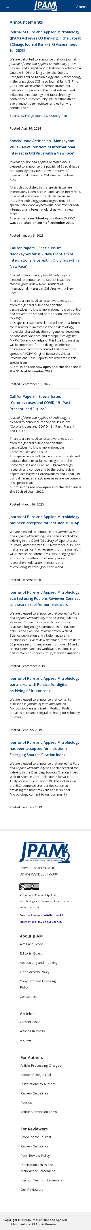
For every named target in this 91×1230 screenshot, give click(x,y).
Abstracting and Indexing (39, 962)
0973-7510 (46, 868)
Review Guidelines (34, 1093)
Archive (25, 1040)
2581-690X (49, 874)
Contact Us (28, 996)
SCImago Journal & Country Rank (44, 115)
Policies (26, 1102)
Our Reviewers (32, 1189)
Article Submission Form (39, 1111)
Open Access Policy (34, 972)
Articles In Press (32, 1031)
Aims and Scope (32, 944)
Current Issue (30, 1021)
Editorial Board (31, 953)
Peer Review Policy (35, 1155)
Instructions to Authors (38, 1084)
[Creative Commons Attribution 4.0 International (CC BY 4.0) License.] (29, 889)
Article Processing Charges (41, 1065)
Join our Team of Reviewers (42, 1180)
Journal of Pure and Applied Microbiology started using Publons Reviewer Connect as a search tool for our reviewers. (45, 598)
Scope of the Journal (36, 1074)
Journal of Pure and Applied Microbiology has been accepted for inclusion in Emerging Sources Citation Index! (45, 748)
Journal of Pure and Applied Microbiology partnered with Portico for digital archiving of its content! (45, 684)
